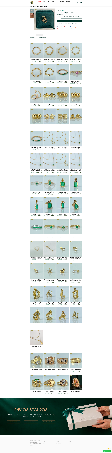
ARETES (48, 1)
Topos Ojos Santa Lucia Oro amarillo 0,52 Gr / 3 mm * (75, 125)
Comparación (57, 442)
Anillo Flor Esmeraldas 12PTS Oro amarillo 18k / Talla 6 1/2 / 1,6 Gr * (62, 235)
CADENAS (44, 1)
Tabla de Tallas (59, 16)
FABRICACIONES (68, 1)
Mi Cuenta (57, 441)
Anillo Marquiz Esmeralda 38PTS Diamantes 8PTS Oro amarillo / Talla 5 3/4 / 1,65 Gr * (49, 192)
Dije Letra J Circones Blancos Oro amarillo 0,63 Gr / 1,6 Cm (75, 303)
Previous (35, 19)
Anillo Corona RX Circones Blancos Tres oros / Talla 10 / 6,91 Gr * (49, 392)
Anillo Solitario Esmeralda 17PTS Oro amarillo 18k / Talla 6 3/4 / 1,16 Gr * (75, 235)
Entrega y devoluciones (75, 16)
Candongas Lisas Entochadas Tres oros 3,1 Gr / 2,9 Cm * (36, 104)
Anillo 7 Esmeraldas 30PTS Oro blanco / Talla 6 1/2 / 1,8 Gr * (36, 235)
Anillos (44, 444)
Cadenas (44, 442)
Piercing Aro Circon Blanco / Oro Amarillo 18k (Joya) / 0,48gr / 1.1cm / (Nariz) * (75, 280)
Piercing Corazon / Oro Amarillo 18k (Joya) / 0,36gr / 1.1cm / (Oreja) (36, 258)
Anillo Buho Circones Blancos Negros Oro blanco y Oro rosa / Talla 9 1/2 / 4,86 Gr (62, 370)
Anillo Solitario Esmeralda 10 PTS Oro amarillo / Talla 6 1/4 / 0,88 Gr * (36, 192)
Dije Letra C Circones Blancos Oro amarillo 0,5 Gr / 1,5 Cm (49, 324)
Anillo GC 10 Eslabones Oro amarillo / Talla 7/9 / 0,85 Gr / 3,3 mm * (36, 60)
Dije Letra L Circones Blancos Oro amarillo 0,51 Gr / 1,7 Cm (62, 303)
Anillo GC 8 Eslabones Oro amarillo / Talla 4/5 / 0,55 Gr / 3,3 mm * (75, 60)
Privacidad (70, 445)
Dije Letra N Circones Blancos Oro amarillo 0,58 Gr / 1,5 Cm (49, 303)
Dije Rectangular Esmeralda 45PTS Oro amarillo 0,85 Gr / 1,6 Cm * (62, 214)
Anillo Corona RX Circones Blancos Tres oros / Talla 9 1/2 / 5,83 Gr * (62, 392)
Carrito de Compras (58, 443)
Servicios (70, 442)
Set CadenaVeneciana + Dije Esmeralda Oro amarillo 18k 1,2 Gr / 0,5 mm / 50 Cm (75, 148)
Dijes (43, 443)
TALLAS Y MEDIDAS (39, 35)
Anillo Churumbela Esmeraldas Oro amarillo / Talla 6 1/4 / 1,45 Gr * (62, 81)
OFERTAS (39, 1)
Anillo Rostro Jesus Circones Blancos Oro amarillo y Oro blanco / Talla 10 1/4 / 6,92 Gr (36, 370)
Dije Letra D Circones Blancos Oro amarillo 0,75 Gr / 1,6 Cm (36, 303)
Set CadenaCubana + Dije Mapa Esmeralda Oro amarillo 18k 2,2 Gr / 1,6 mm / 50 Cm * (49, 148)
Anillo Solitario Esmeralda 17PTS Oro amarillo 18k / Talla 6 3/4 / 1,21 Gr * (49, 235)
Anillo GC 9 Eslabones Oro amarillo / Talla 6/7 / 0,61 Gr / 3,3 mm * (62, 60)
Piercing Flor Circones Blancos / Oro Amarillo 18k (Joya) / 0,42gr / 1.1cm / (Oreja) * (75, 258)
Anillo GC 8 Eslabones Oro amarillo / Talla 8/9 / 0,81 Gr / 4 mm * (36, 81)
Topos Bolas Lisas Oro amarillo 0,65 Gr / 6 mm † (62, 104)
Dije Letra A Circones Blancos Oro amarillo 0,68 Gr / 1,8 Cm (62, 324)
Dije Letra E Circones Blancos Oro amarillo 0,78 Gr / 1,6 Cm (36, 324)
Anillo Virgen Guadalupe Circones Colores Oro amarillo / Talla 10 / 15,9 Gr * (75, 392)
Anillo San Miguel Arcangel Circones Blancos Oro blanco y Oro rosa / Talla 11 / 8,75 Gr (49, 370)
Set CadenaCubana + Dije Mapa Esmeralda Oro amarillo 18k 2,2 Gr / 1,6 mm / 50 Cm (62, 148)
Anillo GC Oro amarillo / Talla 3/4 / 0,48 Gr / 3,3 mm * (49, 81)
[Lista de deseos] (79, 3)
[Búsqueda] (77, 3)
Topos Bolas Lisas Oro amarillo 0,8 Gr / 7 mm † (75, 104)
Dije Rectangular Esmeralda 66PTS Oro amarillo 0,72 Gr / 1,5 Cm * (75, 192)
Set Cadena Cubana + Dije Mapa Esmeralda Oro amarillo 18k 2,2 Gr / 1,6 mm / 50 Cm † (62, 170)
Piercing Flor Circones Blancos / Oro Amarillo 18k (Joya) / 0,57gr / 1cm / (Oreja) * (49, 280)
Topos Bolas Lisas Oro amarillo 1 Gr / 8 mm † (36, 125)
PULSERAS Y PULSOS (61, 1)
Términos (70, 446)
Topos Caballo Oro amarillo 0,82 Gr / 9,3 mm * (49, 125)
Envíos (69, 443)
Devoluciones (70, 444)
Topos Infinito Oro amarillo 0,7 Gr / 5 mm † (49, 104)
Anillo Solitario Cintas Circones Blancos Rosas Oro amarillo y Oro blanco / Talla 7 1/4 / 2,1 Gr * (75, 81)
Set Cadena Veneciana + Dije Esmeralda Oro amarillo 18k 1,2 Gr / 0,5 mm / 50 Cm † (49, 170)
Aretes (44, 445)
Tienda (31, 6)
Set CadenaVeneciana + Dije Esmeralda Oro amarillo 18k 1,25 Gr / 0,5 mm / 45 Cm (36, 170)
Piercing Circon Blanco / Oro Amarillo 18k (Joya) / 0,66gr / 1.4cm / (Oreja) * (36, 280)
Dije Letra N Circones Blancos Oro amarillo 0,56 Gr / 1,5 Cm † (75, 324)
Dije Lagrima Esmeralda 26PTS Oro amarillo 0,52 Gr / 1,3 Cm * (75, 214)
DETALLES (33, 35)
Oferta (32, 43)
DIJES (56, 1)
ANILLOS (53, 1)
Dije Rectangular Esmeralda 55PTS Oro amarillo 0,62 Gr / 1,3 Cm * (49, 214)
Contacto (70, 441)
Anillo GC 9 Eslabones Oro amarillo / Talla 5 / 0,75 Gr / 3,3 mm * (49, 60)
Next (54, 19)
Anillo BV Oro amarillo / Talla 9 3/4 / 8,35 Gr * (75, 369)
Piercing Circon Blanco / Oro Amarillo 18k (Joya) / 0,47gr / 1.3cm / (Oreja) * (62, 258)
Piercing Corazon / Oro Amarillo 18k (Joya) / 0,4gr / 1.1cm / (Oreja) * (62, 280)
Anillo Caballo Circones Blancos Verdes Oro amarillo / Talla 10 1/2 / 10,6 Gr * (36, 392)
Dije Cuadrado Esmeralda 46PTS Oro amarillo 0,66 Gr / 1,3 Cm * (62, 192)
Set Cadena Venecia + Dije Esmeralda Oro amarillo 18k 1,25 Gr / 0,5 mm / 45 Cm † (75, 170)
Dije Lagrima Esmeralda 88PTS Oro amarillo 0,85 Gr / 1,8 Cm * (36, 214)
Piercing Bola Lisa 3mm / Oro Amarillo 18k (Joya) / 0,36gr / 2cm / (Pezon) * (49, 258)
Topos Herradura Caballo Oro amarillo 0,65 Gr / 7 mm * (62, 125)
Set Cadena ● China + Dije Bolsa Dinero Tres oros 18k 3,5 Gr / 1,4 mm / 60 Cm (36, 347)
